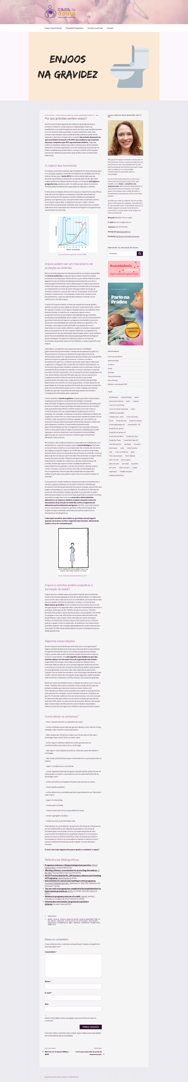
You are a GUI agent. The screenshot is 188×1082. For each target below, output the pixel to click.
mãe (71, 923)
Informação (113, 448)
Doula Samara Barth (116, 436)
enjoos (60, 921)
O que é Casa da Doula (53, 28)
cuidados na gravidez (116, 413)
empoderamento (115, 444)
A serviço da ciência (115, 357)
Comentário (51, 952)
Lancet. (66, 896)
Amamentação (113, 361)
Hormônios (62, 923)
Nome (48, 981)
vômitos (52, 924)
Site (47, 1004)
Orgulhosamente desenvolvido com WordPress (61, 1077)
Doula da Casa (121, 421)
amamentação (126, 397)
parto (133, 452)
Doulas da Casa (132, 436)
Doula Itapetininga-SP (117, 425)
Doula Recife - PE (134, 425)
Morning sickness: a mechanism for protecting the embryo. (71, 870)
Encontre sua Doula (95, 28)
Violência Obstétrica (116, 475)
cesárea (136, 401)
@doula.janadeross (124, 232)
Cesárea (111, 364)
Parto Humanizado (115, 456)
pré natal (125, 464)
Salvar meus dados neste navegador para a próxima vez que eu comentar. (70, 1019)
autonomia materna (116, 401)
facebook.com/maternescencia (127, 236)
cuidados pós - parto (116, 417)
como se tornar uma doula (118, 409)
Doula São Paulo (115, 440)
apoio (137, 397)
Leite (122, 448)
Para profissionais (114, 376)
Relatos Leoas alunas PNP (117, 384)
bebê (50, 919)
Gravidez (52, 916)
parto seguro (126, 460)
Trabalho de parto (126, 471)
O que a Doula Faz (121, 452)
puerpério (134, 464)
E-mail (48, 993)
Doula (56, 919)
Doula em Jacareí (135, 421)
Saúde (135, 468)
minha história (132, 448)
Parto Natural (130, 456)
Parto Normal (113, 380)
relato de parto (124, 468)
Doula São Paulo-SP (131, 440)
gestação (93, 921)
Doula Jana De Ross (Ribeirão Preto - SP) (79, 115)
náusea (77, 923)
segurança (113, 471)
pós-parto (112, 468)
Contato (110, 28)
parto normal (113, 460)
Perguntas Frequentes (74, 28)
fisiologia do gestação (76, 921)
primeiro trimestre (90, 923)
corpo (133, 409)
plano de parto (114, 464)
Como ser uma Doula (116, 405)
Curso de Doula (132, 417)
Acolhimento (113, 397)
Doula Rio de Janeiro (116, 428)
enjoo (53, 921)
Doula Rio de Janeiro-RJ (117, 432)
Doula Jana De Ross (69, 919)
